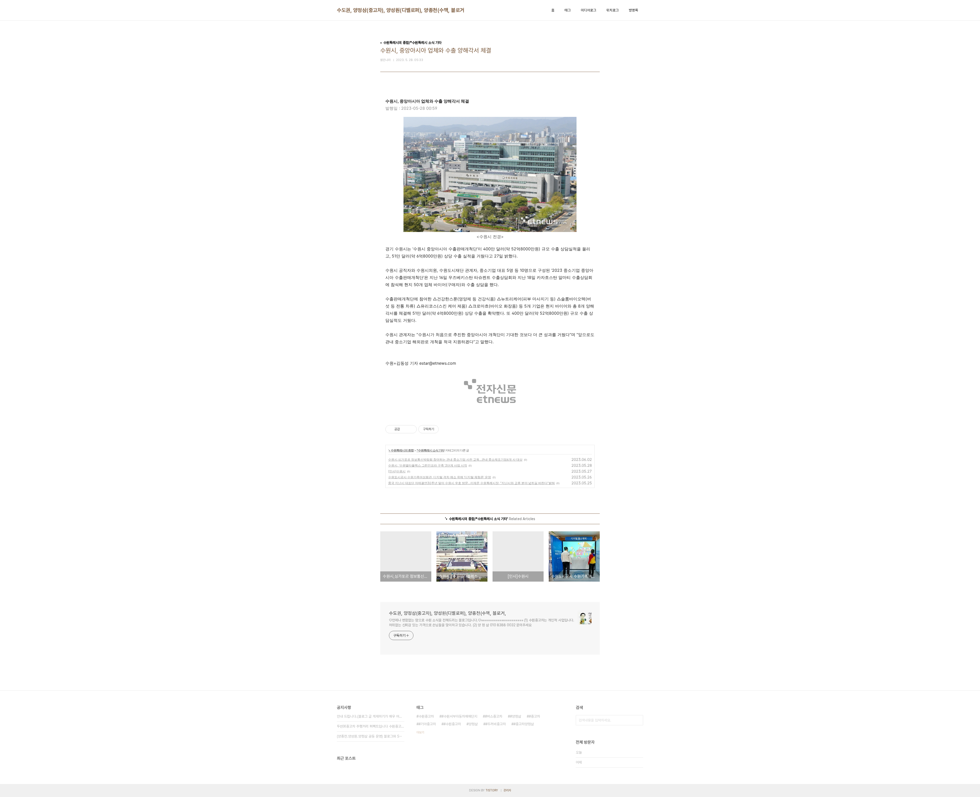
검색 (638, 720)
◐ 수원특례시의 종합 (401, 450)
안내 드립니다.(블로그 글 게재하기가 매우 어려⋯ (370, 716)
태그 (568, 10)
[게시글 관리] (411, 429)
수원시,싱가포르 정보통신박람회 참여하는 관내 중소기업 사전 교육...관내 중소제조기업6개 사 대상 (455, 459)
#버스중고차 (493, 716)
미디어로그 (588, 10)
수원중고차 (426, 716)
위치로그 (612, 10)
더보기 (420, 732)
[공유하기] (404, 429)
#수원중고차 (452, 724)
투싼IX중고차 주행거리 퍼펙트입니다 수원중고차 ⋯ (370, 726)
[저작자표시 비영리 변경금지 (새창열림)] (445, 429)
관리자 (507, 790)
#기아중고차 (427, 724)
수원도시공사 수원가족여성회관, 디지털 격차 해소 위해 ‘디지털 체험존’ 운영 (439, 477)
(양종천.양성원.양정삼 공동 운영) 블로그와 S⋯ (369, 736)
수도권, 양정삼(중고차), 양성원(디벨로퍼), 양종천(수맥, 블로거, (401, 10)
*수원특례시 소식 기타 (430, 450)
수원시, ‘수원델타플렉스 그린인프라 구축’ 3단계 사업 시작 (427, 465)
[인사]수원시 (397, 471)
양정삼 (473, 724)
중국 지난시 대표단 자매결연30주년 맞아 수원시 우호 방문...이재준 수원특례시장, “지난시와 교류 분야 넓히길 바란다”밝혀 (471, 483)
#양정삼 (515, 716)
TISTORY (491, 790)
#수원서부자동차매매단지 (459, 716)
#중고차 (534, 716)
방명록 (633, 10)
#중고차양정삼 (523, 724)
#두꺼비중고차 (495, 724)
